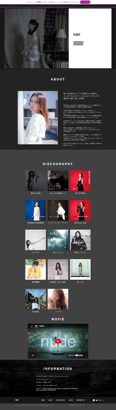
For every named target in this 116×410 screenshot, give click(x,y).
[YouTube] (97, 400)
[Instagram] (100, 400)
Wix (35, 405)
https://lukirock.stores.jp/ (59, 376)
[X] (102, 400)
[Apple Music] (94, 400)
